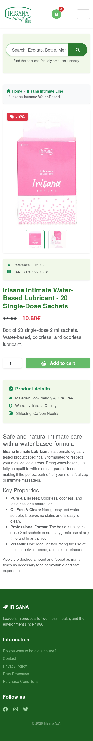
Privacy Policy (15, 666)
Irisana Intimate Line (45, 91)
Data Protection (16, 673)
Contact (9, 658)
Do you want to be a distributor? (29, 650)
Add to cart (61, 362)
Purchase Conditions (20, 681)
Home (16, 91)
